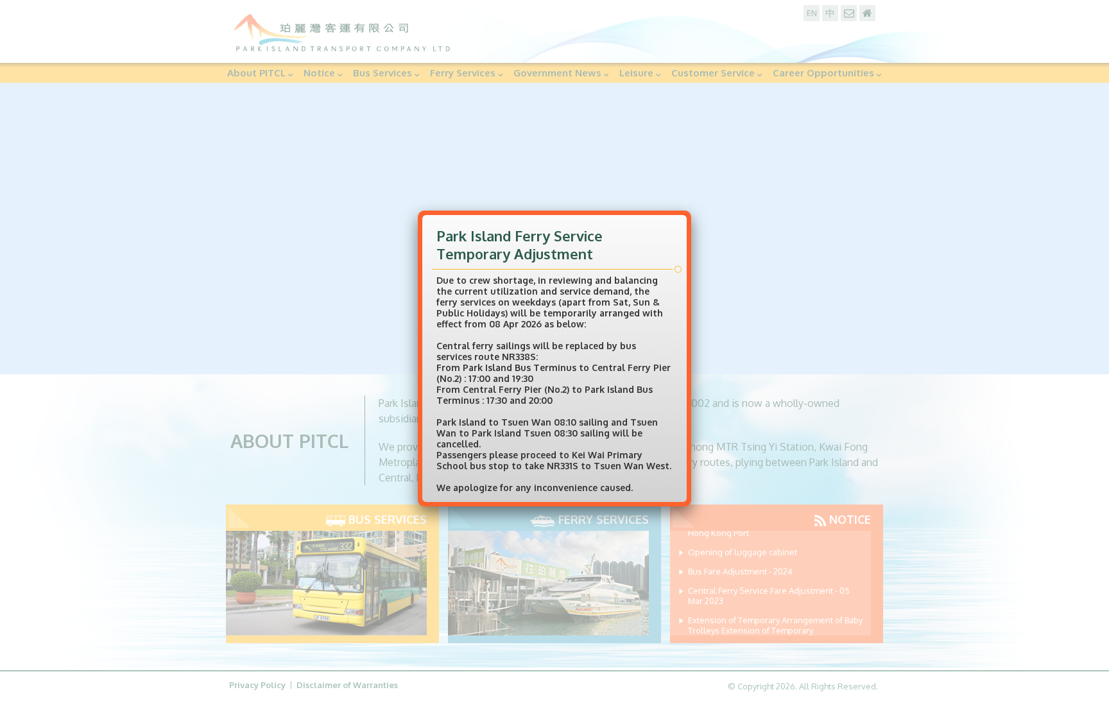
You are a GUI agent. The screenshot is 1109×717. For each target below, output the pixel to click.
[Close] (688, 209)
